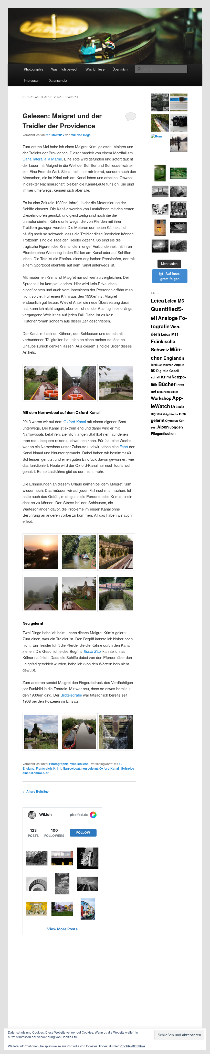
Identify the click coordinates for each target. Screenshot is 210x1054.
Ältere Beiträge (36, 791)
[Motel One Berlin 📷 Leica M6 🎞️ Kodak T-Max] (160, 209)
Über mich (120, 69)
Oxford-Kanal (75, 421)
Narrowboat (71, 768)
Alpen (163, 427)
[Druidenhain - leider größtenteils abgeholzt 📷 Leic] (178, 246)
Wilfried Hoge (81, 135)
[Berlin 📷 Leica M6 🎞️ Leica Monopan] (178, 191)
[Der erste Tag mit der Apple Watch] (178, 103)
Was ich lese (95, 69)
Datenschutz (57, 80)
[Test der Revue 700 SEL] (178, 123)
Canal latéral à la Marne (42, 158)
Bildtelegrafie (71, 695)
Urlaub (177, 406)
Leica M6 (174, 300)
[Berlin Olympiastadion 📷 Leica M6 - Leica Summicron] (160, 191)
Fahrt (124, 446)
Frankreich (44, 768)
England (28, 768)
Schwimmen (165, 365)
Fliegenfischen (163, 433)
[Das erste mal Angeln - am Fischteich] (160, 123)
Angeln (179, 365)
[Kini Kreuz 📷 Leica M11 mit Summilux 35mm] (160, 246)
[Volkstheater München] (178, 228)
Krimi (57, 768)
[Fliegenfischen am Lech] (178, 143)
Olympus (171, 421)
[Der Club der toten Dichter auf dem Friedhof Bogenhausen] (160, 103)
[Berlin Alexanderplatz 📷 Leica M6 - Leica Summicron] (160, 173)
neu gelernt (89, 768)
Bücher (167, 384)
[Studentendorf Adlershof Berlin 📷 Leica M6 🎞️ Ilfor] (178, 209)
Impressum (32, 80)
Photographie (33, 69)
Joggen (176, 427)
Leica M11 (169, 334)
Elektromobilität (167, 391)
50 (120, 763)
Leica (157, 300)
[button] (41, 383)
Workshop (161, 398)
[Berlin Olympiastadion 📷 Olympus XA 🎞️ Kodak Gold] (160, 228)
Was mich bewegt (64, 69)
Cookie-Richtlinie (132, 1046)
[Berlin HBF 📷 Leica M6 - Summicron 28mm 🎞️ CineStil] (178, 173)
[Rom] (156, 136)
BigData (156, 414)
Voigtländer (170, 414)
